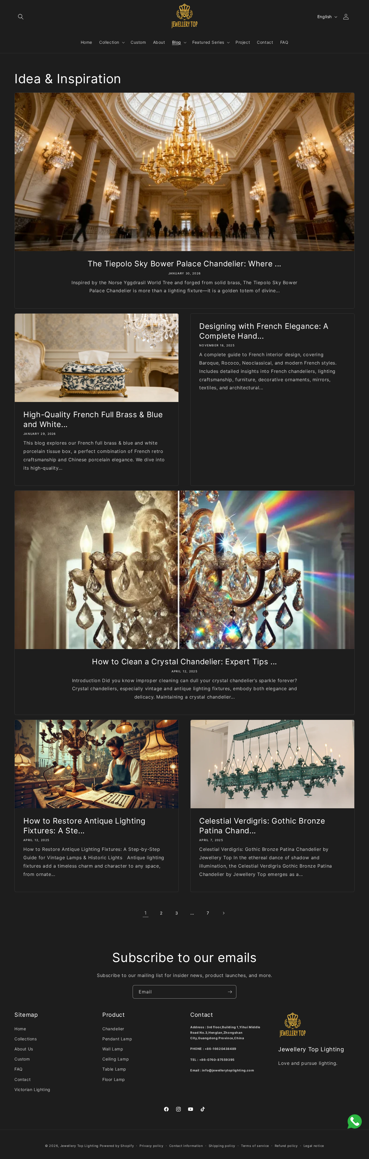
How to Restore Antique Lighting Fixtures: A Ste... (84, 825)
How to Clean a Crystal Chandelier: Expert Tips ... (184, 661)
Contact (22, 1079)
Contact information (186, 1146)
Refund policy (286, 1146)
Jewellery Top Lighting (79, 1146)
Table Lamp (114, 1069)
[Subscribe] (229, 992)
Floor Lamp (113, 1079)
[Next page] (223, 913)
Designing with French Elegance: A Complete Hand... (264, 330)
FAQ (18, 1069)
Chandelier (113, 1028)
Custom (22, 1058)
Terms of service (255, 1146)
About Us (23, 1048)
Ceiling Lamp (115, 1058)
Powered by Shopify (117, 1146)
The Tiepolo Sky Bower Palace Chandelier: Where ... (184, 263)
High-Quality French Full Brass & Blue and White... (93, 419)
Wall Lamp (112, 1048)
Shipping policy (222, 1146)
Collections (25, 1038)
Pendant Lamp (117, 1038)
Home (20, 1028)
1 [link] (145, 913)
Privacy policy (151, 1146)
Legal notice (314, 1146)
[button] (20, 16)
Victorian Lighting (32, 1089)
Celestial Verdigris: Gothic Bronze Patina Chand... (262, 825)
